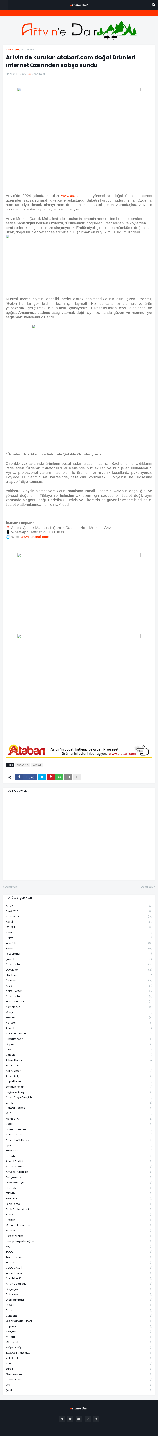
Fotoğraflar (79, 953)
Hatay (79, 1214)
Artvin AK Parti (79, 1166)
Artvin (79, 906)
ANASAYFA (27, 49)
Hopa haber (79, 1081)
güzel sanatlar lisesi (79, 1321)
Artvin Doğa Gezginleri (79, 1097)
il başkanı (79, 1331)
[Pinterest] (51, 777)
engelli (79, 1305)
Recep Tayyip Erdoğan (79, 1241)
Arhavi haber (79, 1060)
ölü (79, 1385)
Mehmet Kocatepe (79, 1225)
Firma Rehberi (79, 1039)
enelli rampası (79, 1300)
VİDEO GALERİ (79, 1268)
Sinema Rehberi (79, 1129)
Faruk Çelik (79, 1065)
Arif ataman (79, 1071)
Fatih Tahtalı (79, 1204)
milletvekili (79, 1342)
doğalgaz (79, 1289)
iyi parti (79, 1337)
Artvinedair (79, 916)
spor (79, 1145)
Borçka (79, 948)
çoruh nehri (79, 1379)
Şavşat (79, 959)
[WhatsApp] (59, 777)
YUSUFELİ (79, 1017)
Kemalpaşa (79, 1007)
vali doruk (79, 1358)
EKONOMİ (79, 1188)
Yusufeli (79, 943)
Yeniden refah (79, 1087)
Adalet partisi (79, 1161)
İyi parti (79, 1156)
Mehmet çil (79, 1119)
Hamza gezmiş (79, 1108)
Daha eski (147, 887)
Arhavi (79, 932)
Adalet (79, 1028)
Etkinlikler (79, 975)
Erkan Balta (79, 1198)
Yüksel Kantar (79, 1273)
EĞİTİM (79, 1103)
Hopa (79, 937)
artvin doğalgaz (79, 1284)
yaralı (79, 1369)
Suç (79, 1246)
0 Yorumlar (38, 74)
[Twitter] (42, 777)
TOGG (79, 1252)
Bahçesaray (79, 1177)
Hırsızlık (79, 1220)
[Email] (68, 777)
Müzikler (79, 1230)
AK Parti (79, 1023)
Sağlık (79, 1124)
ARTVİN (79, 922)
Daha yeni (11, 887)
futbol (79, 1310)
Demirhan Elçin (79, 1182)
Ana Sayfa (12, 49)
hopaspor (79, 1326)
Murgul (79, 1012)
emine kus (79, 1294)
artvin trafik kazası (79, 1140)
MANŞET (37, 764)
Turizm (79, 1262)
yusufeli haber (79, 1001)
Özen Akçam (79, 1374)
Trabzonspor (79, 1257)
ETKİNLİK (79, 1193)
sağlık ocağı (79, 1347)
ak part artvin (79, 991)
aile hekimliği (79, 1278)
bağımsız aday (79, 1092)
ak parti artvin (79, 1134)
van (79, 1363)
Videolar (79, 1055)
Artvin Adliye (79, 1076)
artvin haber (79, 964)
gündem (79, 1316)
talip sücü (79, 1150)
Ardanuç (79, 980)
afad (79, 985)
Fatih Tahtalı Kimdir (79, 1209)
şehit (79, 1390)
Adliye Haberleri (79, 1033)
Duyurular (79, 969)
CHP (79, 1049)
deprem (79, 1044)
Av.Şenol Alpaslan (79, 1172)
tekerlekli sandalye (79, 1353)
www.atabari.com (75, 196)
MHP (79, 1113)
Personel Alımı (79, 1236)
